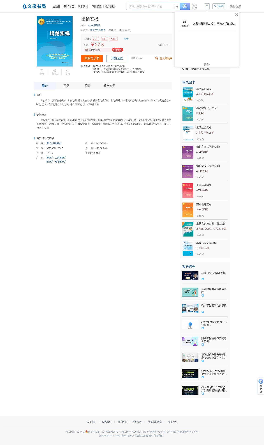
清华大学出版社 (97, 29)
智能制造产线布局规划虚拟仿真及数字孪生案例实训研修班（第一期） (213, 356)
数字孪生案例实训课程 (213, 305)
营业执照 (171, 431)
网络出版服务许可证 (188, 431)
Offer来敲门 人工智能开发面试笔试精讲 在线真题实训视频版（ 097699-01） (214, 389)
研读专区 (69, 6)
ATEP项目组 (94, 25)
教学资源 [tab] (109, 86)
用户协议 (122, 421)
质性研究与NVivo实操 (213, 272)
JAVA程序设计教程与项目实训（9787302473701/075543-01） (214, 323)
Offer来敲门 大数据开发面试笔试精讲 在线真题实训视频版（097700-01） (214, 372)
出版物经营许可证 (156, 431)
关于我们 (91, 421)
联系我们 (107, 421)
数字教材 (83, 6)
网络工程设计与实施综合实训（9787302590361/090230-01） (214, 340)
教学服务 (110, 6)
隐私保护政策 (155, 421)
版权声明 (172, 421)
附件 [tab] (88, 86)
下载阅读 (97, 6)
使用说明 (137, 421)
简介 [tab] (45, 86)
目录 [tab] (66, 86)
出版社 (56, 6)
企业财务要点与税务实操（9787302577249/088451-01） (214, 291)
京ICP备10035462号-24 (134, 431)
